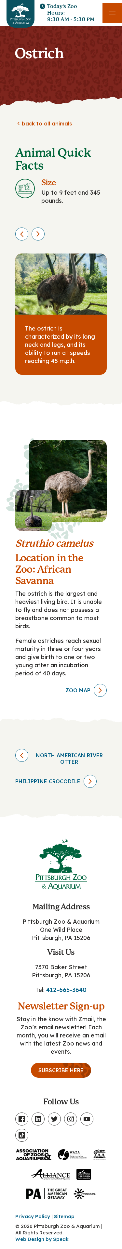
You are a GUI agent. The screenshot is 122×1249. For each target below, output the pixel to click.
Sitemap (64, 1216)
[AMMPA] (50, 1173)
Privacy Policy (32, 1216)
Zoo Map (77, 690)
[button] (112, 13)
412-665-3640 (66, 990)
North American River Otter (69, 758)
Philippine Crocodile (47, 781)
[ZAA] (99, 1153)
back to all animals (43, 123)
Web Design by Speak (42, 1239)
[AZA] (33, 1153)
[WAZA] (72, 1153)
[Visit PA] (46, 1192)
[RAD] (85, 1192)
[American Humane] (83, 1173)
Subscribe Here (61, 1070)
